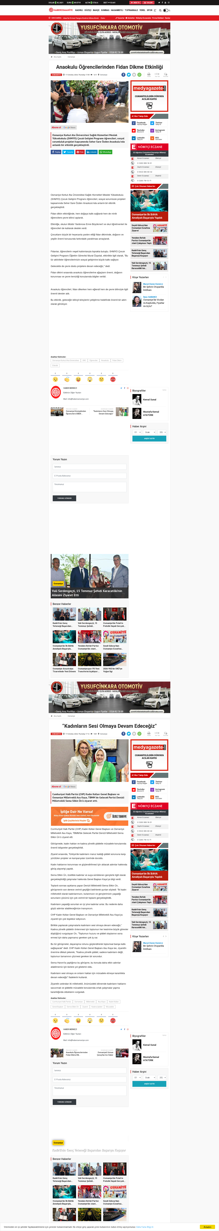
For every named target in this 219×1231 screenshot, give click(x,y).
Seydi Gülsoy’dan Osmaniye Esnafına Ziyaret (112, 649)
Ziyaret (85, 1007)
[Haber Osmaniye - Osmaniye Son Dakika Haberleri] (61, 10)
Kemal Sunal (149, 399)
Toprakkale (131, 10)
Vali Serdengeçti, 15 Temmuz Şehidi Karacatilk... (87, 626)
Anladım (207, 1226)
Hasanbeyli (117, 10)
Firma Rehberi (158, 18)
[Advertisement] (37, 56)
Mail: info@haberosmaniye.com (76, 399)
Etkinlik (55, 366)
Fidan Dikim (117, 360)
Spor (149, 10)
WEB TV (136, 3)
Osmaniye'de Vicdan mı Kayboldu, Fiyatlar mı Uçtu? (153, 302)
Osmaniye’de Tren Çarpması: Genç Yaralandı (69, 18)
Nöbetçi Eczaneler (143, 18)
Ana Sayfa (57, 57)
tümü (164, 390)
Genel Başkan (57, 1007)
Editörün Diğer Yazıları (72, 392)
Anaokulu (105, 360)
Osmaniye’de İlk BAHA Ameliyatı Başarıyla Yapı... (63, 649)
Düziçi (88, 10)
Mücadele (110, 1007)
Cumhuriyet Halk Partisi (61, 1002)
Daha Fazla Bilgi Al (144, 1227)
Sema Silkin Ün (73, 1007)
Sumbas (105, 10)
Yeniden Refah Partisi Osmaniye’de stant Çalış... (88, 649)
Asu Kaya (101, 1002)
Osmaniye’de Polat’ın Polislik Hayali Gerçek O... (113, 626)
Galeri (149, 3)
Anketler (131, 18)
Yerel (142, 10)
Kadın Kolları (114, 1002)
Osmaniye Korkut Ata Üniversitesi (65, 360)
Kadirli (79, 10)
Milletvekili (90, 1002)
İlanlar (167, 18)
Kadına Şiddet (97, 1007)
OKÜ (84, 360)
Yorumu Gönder (64, 498)
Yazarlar (121, 18)
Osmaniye (71, 57)
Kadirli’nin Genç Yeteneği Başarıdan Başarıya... (62, 626)
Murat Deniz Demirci (153, 284)
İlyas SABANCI (150, 297)
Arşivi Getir (149, 438)
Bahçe (96, 10)
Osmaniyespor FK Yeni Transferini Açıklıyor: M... (88, 671)
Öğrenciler (93, 360)
